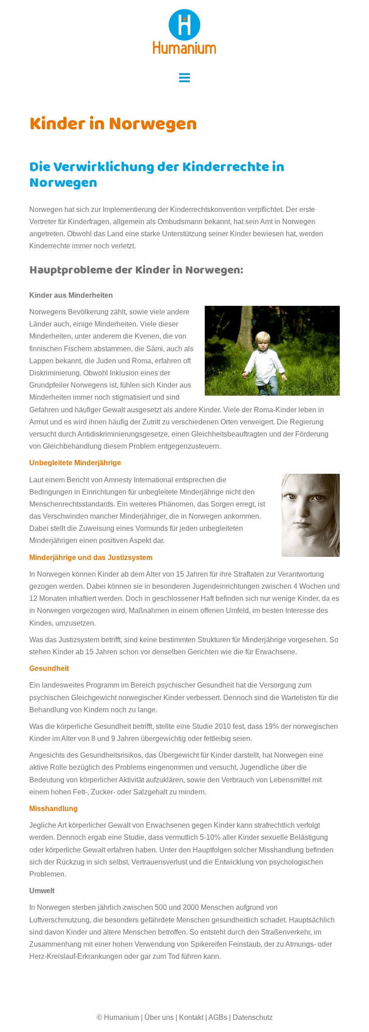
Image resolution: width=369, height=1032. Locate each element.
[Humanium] (184, 34)
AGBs (217, 1017)
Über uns (159, 1017)
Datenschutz (253, 1017)
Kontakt (191, 1017)
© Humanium (118, 1017)
